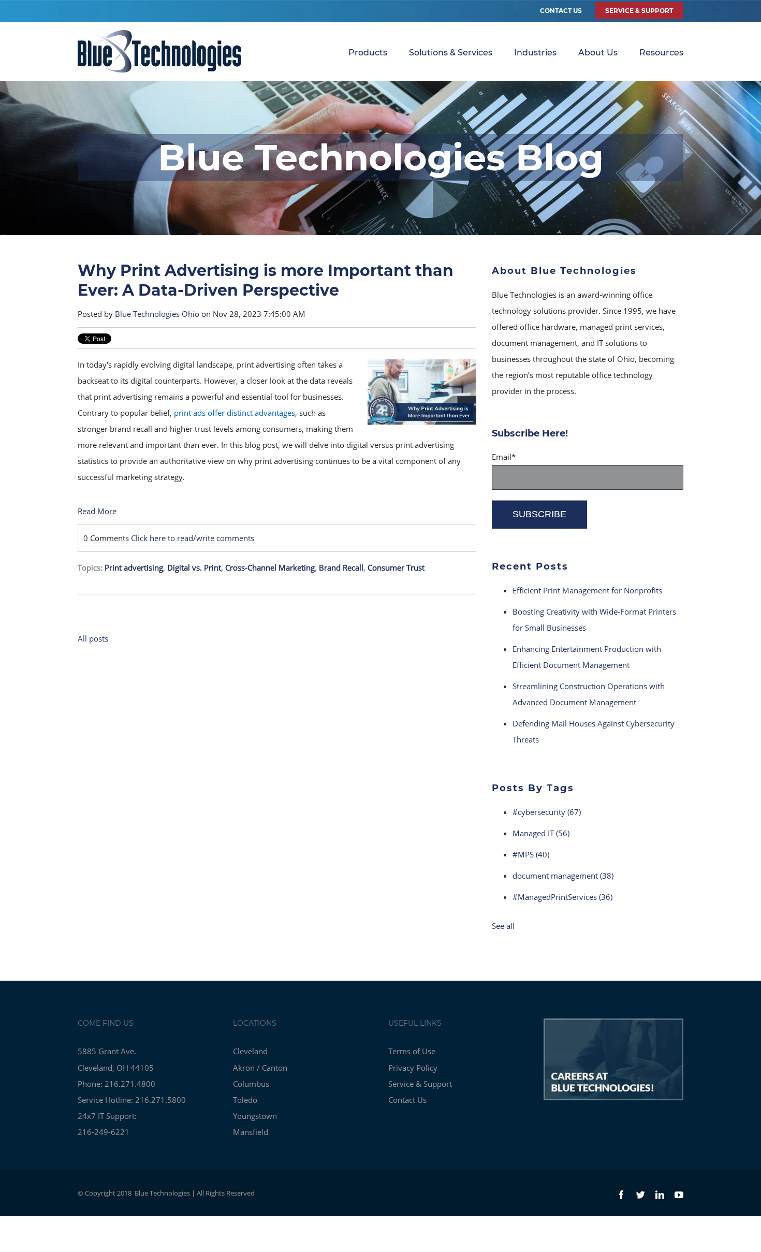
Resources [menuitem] (661, 52)
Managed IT (541, 833)
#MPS (531, 854)
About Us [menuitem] (598, 52)
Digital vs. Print (194, 567)
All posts (93, 638)
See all (503, 926)
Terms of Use (411, 1051)
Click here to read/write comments (192, 538)
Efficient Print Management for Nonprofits (587, 590)
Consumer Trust (396, 567)
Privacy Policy (412, 1067)
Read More (97, 511)
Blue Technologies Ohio (157, 314)
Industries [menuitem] (535, 52)
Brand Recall (341, 567)
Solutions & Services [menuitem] (450, 52)
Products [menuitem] (367, 52)
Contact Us (561, 10)
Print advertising (134, 567)
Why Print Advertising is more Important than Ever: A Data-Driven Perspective (265, 280)
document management (563, 875)
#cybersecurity (547, 812)
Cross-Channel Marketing (270, 567)
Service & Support (420, 1084)
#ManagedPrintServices (562, 897)
